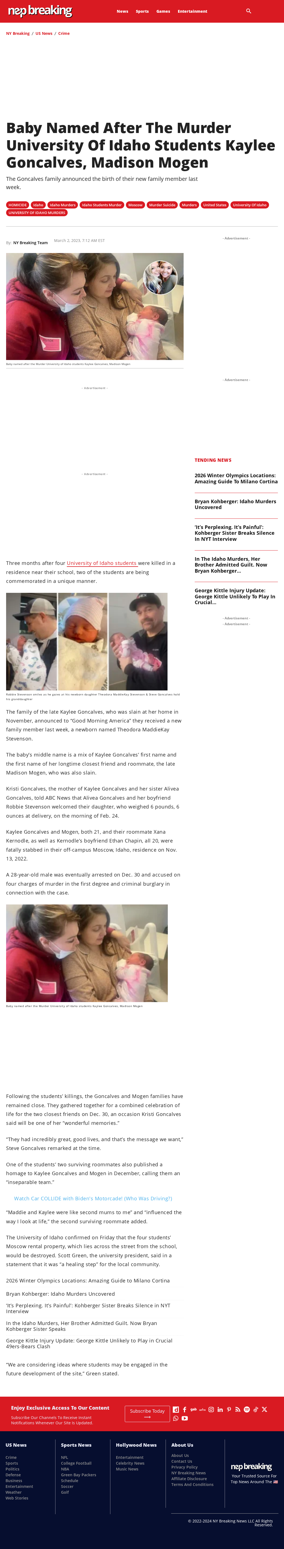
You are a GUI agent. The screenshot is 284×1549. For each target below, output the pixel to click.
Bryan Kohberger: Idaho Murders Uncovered (60, 1294)
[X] (265, 1410)
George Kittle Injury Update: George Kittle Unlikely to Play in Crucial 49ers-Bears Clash (89, 1343)
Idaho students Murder (102, 204)
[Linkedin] (220, 1410)
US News (44, 33)
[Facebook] (185, 1410)
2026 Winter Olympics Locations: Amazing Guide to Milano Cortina (88, 1281)
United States (214, 204)
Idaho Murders (62, 204)
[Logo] (30, 11)
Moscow (135, 204)
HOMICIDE (18, 204)
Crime (64, 33)
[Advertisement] (142, 80)
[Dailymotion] (176, 1410)
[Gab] (194, 1410)
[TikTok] (256, 1410)
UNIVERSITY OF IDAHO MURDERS (37, 212)
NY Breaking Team (30, 243)
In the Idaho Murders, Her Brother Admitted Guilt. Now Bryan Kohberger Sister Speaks (81, 1326)
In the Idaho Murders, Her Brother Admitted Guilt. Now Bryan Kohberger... (231, 565)
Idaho (38, 204)
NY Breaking (18, 33)
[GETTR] (202, 1410)
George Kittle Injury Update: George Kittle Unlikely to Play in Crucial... (235, 596)
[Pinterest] (229, 1410)
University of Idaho (250, 204)
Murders (189, 204)
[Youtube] (185, 1418)
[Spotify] (247, 1410)
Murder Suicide (162, 204)
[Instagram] (211, 1410)
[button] (248, 11)
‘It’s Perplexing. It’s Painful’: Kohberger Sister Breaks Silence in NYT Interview (88, 1308)
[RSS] (238, 1410)
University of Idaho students (102, 563)
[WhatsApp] (176, 1418)
